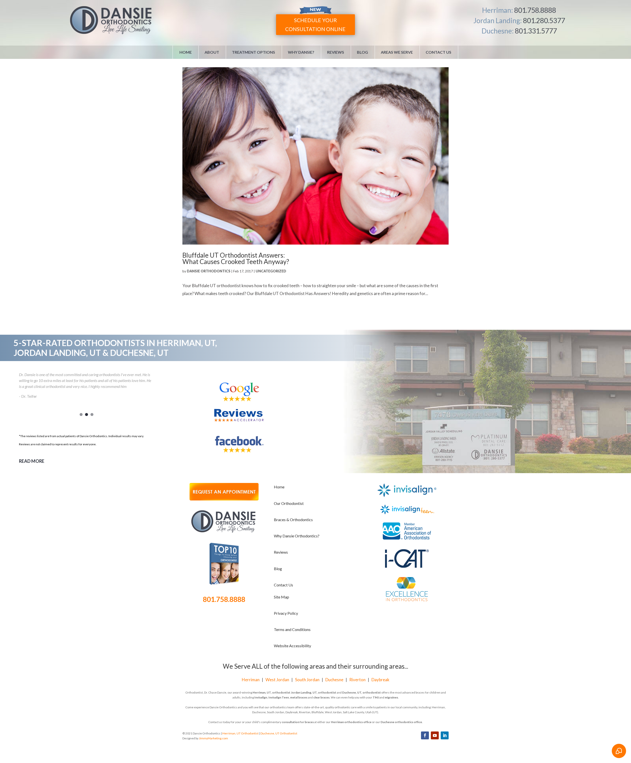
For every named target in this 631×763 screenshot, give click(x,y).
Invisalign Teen (278, 697)
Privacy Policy (286, 613)
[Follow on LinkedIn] (445, 735)
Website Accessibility (292, 645)
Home (185, 52)
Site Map (281, 597)
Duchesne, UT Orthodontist (279, 733)
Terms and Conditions (292, 629)
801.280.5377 (544, 20)
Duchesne (334, 679)
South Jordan (307, 679)
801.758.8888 (535, 10)
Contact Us (438, 52)
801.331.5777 (536, 31)
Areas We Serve (397, 52)
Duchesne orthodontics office (401, 722)
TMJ (376, 697)
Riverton (357, 679)
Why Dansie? (301, 52)
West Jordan (277, 679)
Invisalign (260, 697)
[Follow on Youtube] (435, 735)
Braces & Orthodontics (293, 519)
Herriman (251, 679)
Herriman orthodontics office (351, 722)
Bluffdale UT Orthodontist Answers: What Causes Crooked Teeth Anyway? (235, 258)
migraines (391, 697)
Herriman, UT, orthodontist (271, 692)
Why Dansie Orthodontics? (296, 535)
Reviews (335, 52)
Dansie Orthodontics (208, 271)
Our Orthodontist (289, 503)
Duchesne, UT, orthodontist (361, 692)
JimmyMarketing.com (213, 738)
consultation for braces (298, 722)
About (212, 52)
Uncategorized (271, 271)
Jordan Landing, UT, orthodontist (313, 692)
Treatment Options (253, 52)
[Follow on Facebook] (425, 735)
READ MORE (31, 461)
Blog (362, 52)
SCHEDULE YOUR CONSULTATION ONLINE (315, 24)
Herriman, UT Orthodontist (240, 733)
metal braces (298, 697)
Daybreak (380, 679)
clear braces (321, 697)
